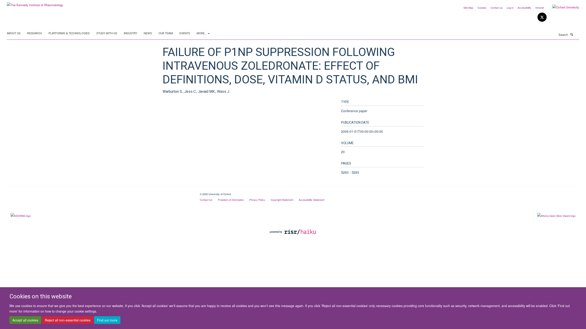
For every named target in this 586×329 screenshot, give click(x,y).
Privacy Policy (257, 200)
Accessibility (524, 7)
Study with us (106, 33)
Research (34, 33)
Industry (130, 33)
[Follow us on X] (542, 17)
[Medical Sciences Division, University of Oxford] (100, 192)
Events (184, 33)
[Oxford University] (562, 7)
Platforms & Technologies (69, 33)
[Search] (571, 34)
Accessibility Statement (311, 200)
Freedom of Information (231, 200)
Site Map (468, 7)
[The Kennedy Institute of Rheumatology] (35, 3)
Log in (510, 7)
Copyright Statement (282, 200)
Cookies (481, 7)
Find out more (107, 320)
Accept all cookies (25, 320)
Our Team (166, 33)
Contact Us (206, 200)
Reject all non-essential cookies (67, 320)
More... (202, 33)
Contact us (497, 7)
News (148, 33)
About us (14, 33)
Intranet (539, 7)
